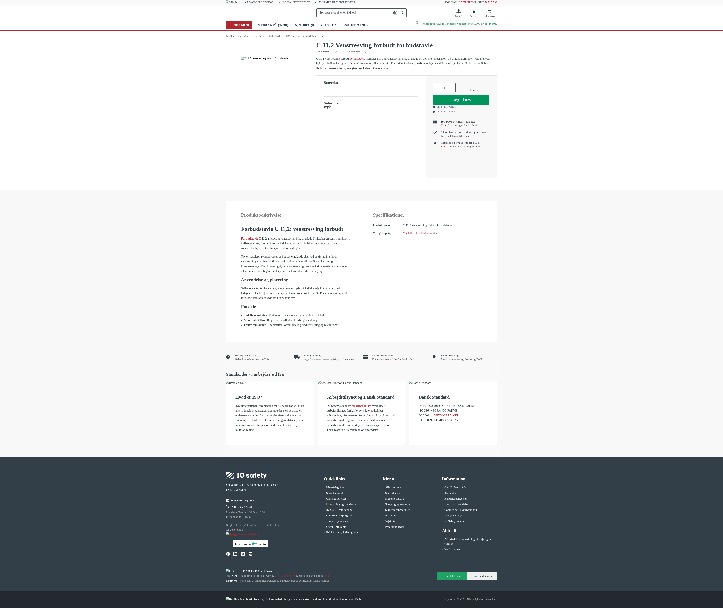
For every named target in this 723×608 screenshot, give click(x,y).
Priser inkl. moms (482, 576)
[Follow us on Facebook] (228, 553)
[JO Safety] (246, 536)
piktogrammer (286, 575)
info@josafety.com (242, 500)
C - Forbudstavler (426, 233)
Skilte (444, 125)
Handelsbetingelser (455, 498)
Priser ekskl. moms (452, 576)
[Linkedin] (235, 553)
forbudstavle (357, 58)
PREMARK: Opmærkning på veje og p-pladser (467, 541)
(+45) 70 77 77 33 (241, 506)
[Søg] (401, 12)
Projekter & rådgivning (271, 25)
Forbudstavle (249, 238)
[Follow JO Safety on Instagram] (243, 553)
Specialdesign (304, 25)
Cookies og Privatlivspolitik (460, 509)
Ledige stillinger (453, 515)
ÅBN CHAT (467, 2)
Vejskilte (408, 233)
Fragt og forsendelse (456, 504)
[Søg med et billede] (395, 13)
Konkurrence (452, 549)
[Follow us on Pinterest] (250, 553)
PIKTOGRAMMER (446, 415)
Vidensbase (328, 25)
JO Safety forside (454, 521)
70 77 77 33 (491, 2)
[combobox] (361, 12)
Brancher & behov (355, 25)
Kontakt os (450, 492)
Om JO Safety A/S (455, 487)
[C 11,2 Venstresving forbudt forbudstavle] (264, 58)
